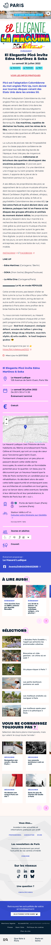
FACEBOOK (26, 253)
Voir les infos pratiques (25, 75)
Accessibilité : (34, 923)
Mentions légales (8, 923)
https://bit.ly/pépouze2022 (16, 349)
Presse (10, 927)
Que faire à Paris (19, 940)
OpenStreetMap (38, 442)
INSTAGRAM (9, 253)
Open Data (20, 927)
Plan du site (25, 931)
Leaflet (27, 442)
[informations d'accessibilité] (16, 537)
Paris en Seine (39, 940)
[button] (25, 427)
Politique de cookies (35, 927)
